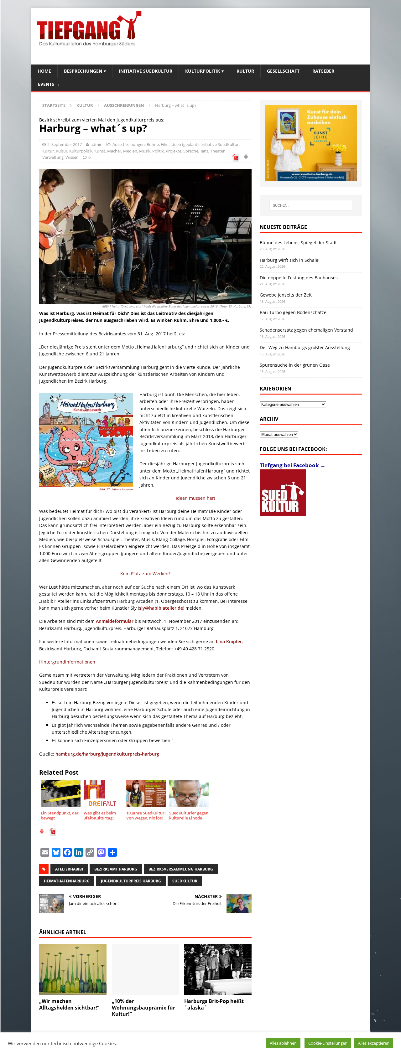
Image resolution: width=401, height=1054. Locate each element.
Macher (114, 151)
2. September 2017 (64, 144)
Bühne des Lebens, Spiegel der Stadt (298, 242)
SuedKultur (184, 881)
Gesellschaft (283, 71)
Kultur (245, 71)
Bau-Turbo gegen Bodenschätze (293, 312)
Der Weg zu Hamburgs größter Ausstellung (305, 347)
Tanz (204, 151)
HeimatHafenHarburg (67, 881)
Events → (49, 84)
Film (165, 144)
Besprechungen (83, 71)
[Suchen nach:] (311, 205)
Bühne (153, 144)
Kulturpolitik (202, 71)
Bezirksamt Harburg (115, 869)
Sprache (190, 151)
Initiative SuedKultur (145, 71)
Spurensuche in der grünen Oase (295, 365)
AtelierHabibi (69, 869)
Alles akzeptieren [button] (373, 1043)
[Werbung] (311, 143)
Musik (144, 151)
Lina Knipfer (229, 641)
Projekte (173, 151)
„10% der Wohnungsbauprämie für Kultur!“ (143, 1008)
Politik (158, 151)
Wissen (72, 157)
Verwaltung (53, 157)
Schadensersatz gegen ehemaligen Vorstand (306, 330)
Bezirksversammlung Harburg (180, 869)
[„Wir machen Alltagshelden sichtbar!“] (73, 969)
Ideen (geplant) (184, 144)
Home (44, 71)
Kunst (99, 151)
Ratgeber (323, 71)
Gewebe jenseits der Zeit (286, 295)
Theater (217, 151)
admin (96, 144)
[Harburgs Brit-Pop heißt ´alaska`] (218, 969)
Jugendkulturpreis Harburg (131, 881)
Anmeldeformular (114, 621)
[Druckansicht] (245, 157)
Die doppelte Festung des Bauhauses (299, 278)
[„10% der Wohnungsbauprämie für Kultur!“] (145, 969)
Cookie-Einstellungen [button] (327, 1043)
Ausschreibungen (128, 144)
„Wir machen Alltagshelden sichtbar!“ (69, 1004)
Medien (130, 151)
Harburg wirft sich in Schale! (290, 260)
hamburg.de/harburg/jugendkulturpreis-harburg (107, 754)
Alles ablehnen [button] (283, 1043)
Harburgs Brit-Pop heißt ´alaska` (214, 1004)
